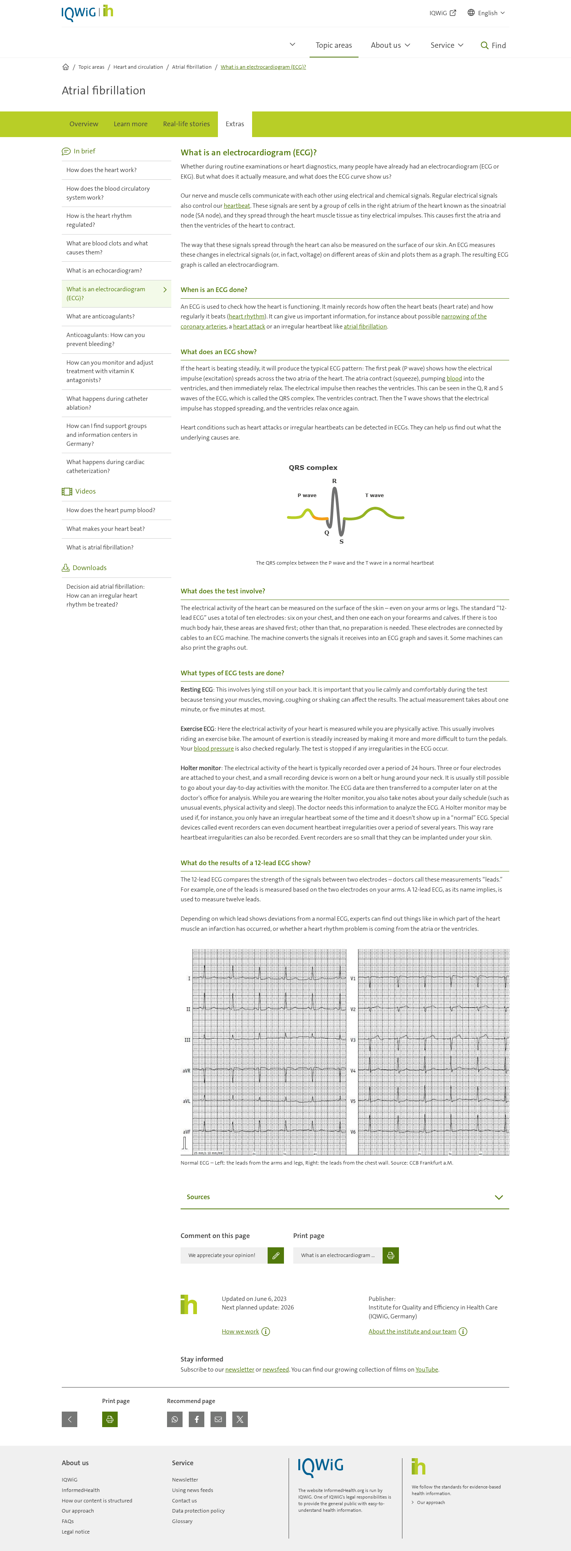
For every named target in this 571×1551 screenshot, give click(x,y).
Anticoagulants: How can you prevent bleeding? (105, 339)
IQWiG (70, 1479)
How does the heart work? (101, 170)
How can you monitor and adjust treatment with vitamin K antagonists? (109, 371)
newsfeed (276, 1369)
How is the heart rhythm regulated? (99, 220)
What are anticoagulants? (100, 316)
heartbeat (237, 206)
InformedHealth (81, 1490)
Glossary (182, 1521)
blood (454, 378)
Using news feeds (192, 1490)
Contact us (184, 1500)
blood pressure (214, 748)
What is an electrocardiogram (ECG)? (105, 293)
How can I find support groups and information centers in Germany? (106, 434)
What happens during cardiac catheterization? (105, 466)
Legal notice (76, 1531)
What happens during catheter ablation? (107, 403)
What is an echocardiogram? (104, 270)
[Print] (110, 1419)
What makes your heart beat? (105, 529)
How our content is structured (97, 1500)
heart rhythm (247, 316)
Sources (198, 1197)
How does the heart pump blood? (110, 510)
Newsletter (185, 1479)
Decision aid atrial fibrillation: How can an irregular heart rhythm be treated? (105, 595)
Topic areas (334, 45)
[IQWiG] (320, 1468)
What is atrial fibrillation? (100, 547)
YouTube (427, 1369)
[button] (486, 13)
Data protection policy (198, 1510)
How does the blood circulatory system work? (108, 193)
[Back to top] (501, 1450)
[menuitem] (84, 124)
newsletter (239, 1369)
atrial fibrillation (365, 326)
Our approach (78, 1510)
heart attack (249, 326)
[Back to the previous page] (69, 1419)
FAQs (68, 1521)
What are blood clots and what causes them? (107, 247)
